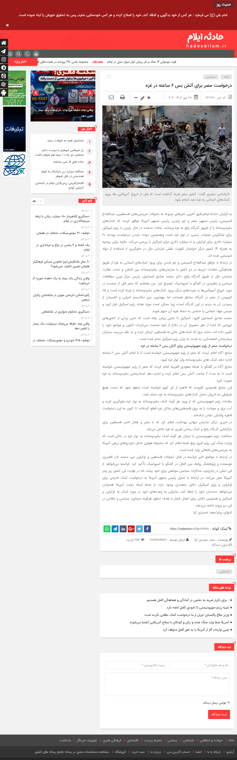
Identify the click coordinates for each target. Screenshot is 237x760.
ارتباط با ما (214, 751)
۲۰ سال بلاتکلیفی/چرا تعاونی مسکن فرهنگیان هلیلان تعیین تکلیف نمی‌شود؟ (61, 264)
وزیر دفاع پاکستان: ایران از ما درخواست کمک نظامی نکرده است (186, 614)
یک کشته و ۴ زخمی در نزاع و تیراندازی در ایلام (63, 247)
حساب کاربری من (178, 751)
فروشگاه (120, 751)
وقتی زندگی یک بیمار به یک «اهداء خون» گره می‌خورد (60, 280)
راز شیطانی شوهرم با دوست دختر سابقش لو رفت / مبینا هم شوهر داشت (59, 152)
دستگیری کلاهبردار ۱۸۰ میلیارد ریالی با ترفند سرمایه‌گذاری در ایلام (62, 218)
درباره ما (155, 751)
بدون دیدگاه (220, 544)
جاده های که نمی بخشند (68, 161)
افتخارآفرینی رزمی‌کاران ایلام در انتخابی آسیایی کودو (59, 185)
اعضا (199, 751)
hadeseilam (158, 539)
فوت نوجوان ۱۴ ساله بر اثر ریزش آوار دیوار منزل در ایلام (165, 61)
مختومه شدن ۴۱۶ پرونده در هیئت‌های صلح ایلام (81, 61)
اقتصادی (132, 740)
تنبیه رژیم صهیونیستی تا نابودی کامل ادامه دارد (198, 607)
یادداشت (65, 740)
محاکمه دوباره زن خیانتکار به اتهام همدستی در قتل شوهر (62, 174)
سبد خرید (138, 751)
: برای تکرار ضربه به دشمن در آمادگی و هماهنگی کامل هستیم (188, 600)
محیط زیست (153, 740)
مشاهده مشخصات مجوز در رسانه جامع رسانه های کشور (72, 751)
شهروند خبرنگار (87, 740)
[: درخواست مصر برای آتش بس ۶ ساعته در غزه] (111, 97)
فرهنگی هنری (112, 740)
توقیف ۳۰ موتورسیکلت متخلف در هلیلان (63, 233)
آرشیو (230, 751)
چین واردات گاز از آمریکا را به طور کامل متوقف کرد (196, 629)
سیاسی (211, 76)
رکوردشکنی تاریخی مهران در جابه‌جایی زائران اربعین (61, 297)
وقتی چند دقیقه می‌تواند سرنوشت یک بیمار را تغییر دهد (61, 326)
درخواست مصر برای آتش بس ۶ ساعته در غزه (189, 85)
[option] (63, 96)
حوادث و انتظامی (211, 740)
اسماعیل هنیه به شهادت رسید (65, 140)
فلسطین (224, 571)
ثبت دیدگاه (219, 714)
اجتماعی (188, 740)
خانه (226, 76)
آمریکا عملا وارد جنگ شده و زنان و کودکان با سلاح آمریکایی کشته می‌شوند (179, 622)
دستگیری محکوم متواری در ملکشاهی (65, 311)
